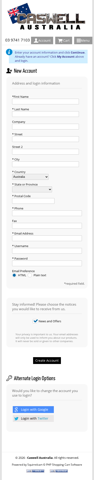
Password (21, 258)
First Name (21, 97)
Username (21, 246)
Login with (34, 409)
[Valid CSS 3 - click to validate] (59, 472)
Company (18, 122)
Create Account (47, 360)
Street (18, 134)
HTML (22, 275)
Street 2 (17, 147)
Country (20, 172)
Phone (18, 208)
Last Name (21, 109)
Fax (14, 221)
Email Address (23, 233)
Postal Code (22, 196)
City (17, 159)
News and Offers (50, 321)
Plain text (40, 275)
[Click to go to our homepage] (48, 34)
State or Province (26, 184)
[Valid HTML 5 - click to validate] (35, 472)
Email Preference (23, 271)
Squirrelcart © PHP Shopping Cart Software (54, 464)
